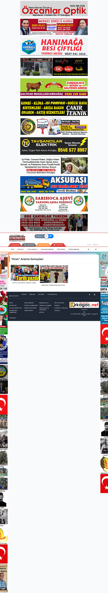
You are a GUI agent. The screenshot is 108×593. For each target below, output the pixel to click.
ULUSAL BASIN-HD (32, 249)
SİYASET (57, 305)
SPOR (12, 249)
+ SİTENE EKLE (52, 294)
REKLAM (32, 294)
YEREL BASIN (28, 310)
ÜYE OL (89, 244)
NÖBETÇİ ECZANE (30, 308)
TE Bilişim (12, 318)
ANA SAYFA (15, 245)
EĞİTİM (41, 312)
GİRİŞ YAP (95, 244)
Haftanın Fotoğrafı (45, 305)
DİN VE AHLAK (59, 303)
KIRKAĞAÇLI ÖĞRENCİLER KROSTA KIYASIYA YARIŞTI (54, 285)
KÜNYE (24, 294)
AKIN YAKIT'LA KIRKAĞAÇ (44, 309)
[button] (40, 236)
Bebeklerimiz (44, 303)
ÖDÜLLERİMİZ (61, 249)
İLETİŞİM (41, 294)
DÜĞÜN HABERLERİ (73, 249)
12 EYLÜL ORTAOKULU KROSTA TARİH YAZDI (24, 283)
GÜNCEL (57, 310)
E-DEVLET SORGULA (61, 308)
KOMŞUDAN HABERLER (47, 249)
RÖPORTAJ (20, 249)
